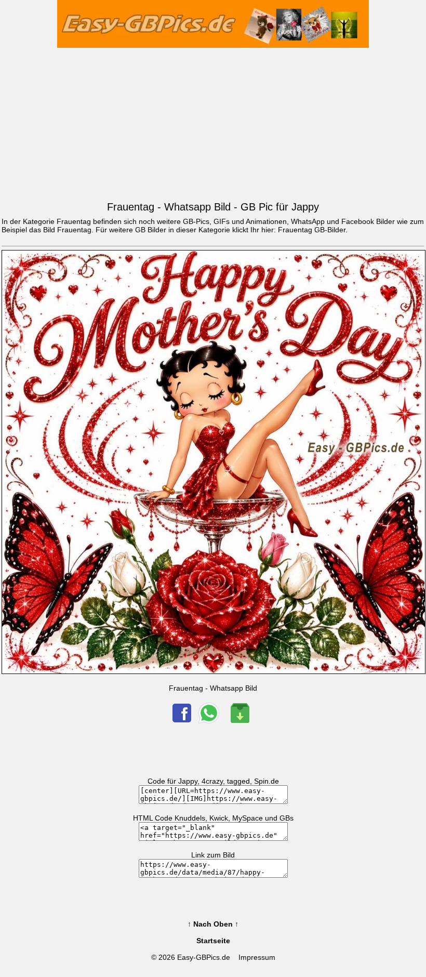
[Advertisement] (213, 122)
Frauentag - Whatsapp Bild (213, 688)
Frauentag (74, 230)
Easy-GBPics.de (203, 957)
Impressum (256, 957)
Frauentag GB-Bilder (311, 230)
